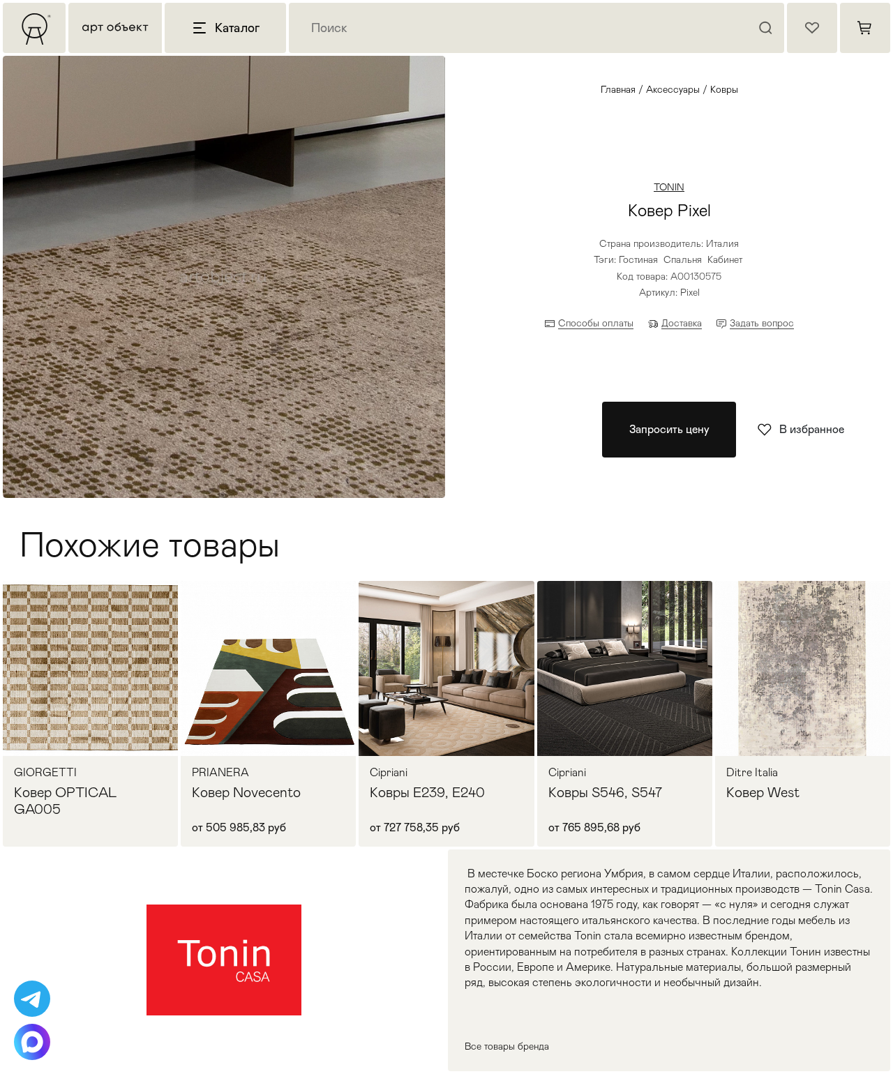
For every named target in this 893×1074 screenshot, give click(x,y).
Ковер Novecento (246, 792)
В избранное (811, 429)
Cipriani (388, 772)
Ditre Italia (752, 772)
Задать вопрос (762, 323)
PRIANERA (220, 772)
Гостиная (638, 259)
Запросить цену (669, 429)
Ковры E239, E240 (427, 792)
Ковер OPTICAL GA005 (65, 800)
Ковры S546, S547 (605, 792)
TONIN (669, 187)
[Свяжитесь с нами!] (32, 999)
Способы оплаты (595, 323)
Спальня (682, 259)
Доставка (681, 323)
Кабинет (724, 259)
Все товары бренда (507, 1046)
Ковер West (763, 792)
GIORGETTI (45, 772)
